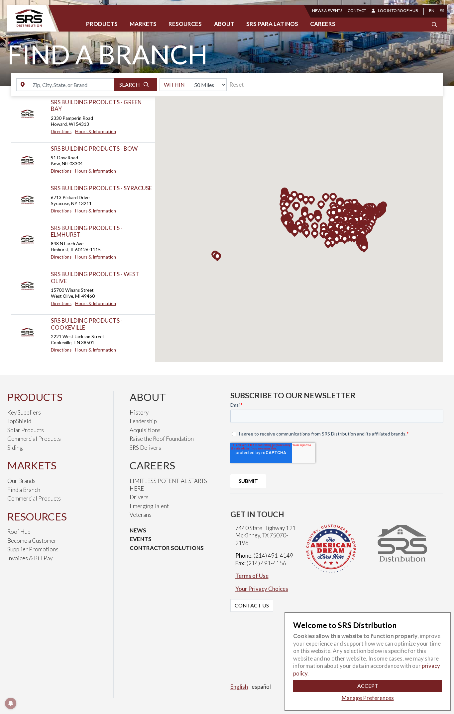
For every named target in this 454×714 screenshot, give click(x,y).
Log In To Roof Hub (398, 10)
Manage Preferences (368, 697)
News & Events (327, 10)
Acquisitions (145, 430)
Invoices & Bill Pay (30, 558)
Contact (357, 10)
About (224, 23)
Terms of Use (252, 575)
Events (141, 538)
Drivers (139, 497)
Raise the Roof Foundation (162, 438)
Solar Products (25, 430)
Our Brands (21, 480)
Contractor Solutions (167, 547)
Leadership (143, 421)
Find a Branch (23, 489)
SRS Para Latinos (272, 23)
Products (102, 23)
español (261, 686)
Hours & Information (95, 131)
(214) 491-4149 (273, 555)
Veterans (141, 514)
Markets (143, 23)
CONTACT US (252, 605)
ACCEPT (367, 685)
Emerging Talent (149, 506)
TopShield (19, 421)
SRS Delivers (145, 447)
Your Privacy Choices (261, 588)
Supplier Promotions (32, 549)
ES (442, 10)
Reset (236, 84)
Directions (61, 131)
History (139, 412)
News (138, 530)
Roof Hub (19, 531)
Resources (185, 23)
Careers (322, 23)
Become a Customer (32, 540)
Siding (15, 447)
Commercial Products (34, 438)
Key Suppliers (24, 412)
